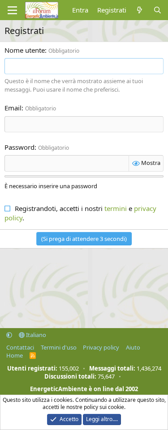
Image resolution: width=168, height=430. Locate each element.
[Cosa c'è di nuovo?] (139, 10)
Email (13, 107)
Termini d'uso (59, 347)
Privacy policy (101, 347)
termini (115, 208)
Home (14, 355)
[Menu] (12, 10)
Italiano (35, 335)
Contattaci (20, 347)
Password (19, 147)
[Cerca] (157, 10)
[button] (9, 335)
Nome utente (24, 50)
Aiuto (133, 347)
